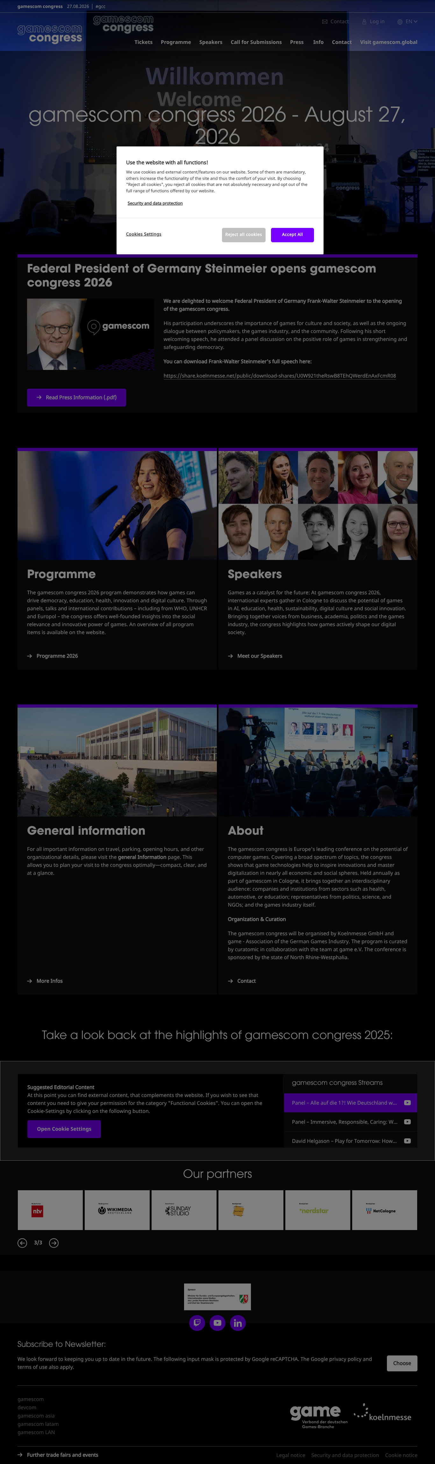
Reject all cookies (243, 235)
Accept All (292, 235)
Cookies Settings (143, 234)
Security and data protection (155, 204)
